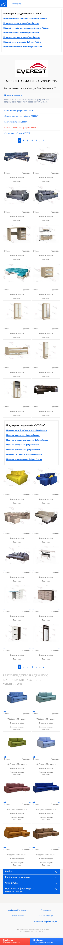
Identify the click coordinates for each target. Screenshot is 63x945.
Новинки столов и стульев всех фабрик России (25, 28)
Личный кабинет (46, 916)
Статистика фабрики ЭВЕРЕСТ (17, 133)
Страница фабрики (17, 727)
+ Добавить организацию (45, 921)
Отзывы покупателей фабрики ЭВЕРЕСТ (21, 116)
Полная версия (17, 916)
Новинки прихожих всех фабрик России (22, 47)
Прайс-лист (17, 181)
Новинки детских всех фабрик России (21, 37)
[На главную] (3, 3)
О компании (46, 910)
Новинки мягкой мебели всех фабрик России (25, 19)
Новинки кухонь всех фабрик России (21, 23)
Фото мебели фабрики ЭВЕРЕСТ (18, 110)
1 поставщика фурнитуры (43, 941)
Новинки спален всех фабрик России (21, 33)
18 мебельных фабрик (11, 941)
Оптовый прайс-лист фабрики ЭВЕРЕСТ (21, 128)
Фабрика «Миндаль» (17, 910)
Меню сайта (16, 4)
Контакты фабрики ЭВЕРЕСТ (16, 122)
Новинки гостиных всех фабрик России (22, 42)
